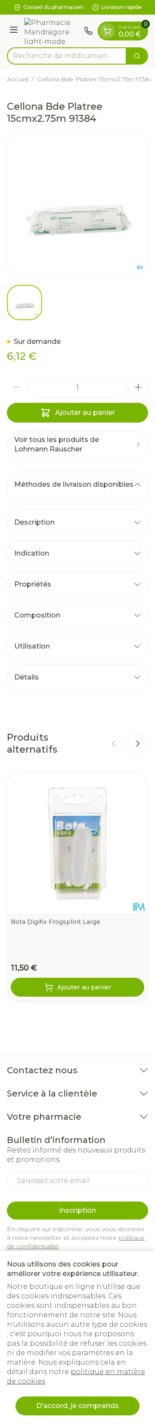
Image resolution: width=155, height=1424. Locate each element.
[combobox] (67, 56)
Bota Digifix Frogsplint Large (55, 922)
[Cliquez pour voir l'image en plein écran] (77, 204)
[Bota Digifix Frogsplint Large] (77, 843)
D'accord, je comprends (77, 1406)
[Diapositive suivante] (137, 743)
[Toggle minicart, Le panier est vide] (107, 31)
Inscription (77, 1210)
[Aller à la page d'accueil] (52, 31)
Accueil (17, 79)
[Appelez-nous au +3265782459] (88, 31)
